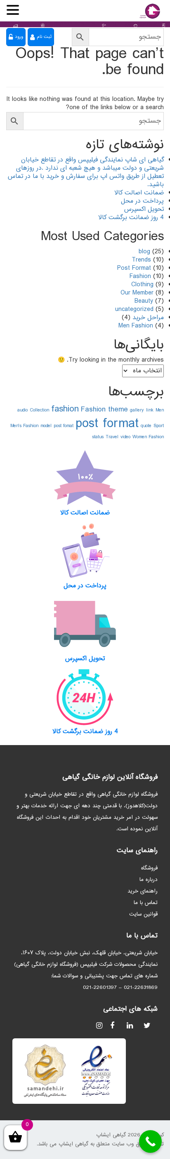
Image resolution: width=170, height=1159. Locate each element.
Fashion (140, 276)
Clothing (142, 284)
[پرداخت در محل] (85, 551)
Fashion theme (104, 409)
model (46, 425)
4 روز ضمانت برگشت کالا (131, 217)
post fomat (63, 425)
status (98, 437)
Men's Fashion (24, 425)
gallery (137, 410)
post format (107, 424)
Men (160, 410)
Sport (158, 425)
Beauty (144, 301)
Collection (39, 410)
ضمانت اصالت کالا (139, 193)
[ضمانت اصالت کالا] (85, 478)
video (125, 437)
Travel (112, 437)
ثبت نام (44, 37)
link (149, 410)
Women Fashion (148, 437)
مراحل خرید (148, 317)
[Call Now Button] (150, 1141)
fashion (65, 409)
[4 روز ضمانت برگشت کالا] (85, 697)
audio (22, 410)
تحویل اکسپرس (144, 209)
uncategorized (134, 309)
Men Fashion (135, 326)
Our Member (136, 293)
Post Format (134, 268)
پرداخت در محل (142, 201)
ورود (19, 37)
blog (144, 251)
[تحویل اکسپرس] (85, 624)
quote (146, 425)
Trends (141, 260)
